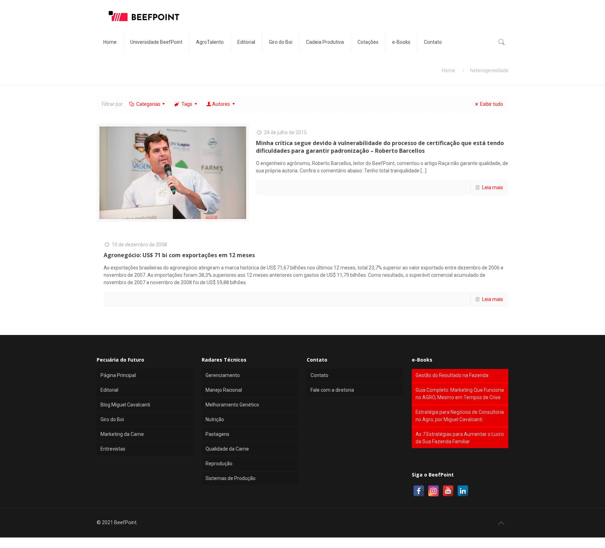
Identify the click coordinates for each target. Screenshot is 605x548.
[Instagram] (433, 490)
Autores (221, 104)
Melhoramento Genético (232, 404)
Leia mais (492, 187)
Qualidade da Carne (227, 449)
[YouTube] (448, 490)
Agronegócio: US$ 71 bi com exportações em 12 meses (179, 255)
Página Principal (118, 375)
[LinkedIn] (462, 490)
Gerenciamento (223, 375)
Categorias (148, 104)
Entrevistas (112, 449)
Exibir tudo (491, 104)
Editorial (109, 390)
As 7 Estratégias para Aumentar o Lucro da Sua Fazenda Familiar (460, 437)
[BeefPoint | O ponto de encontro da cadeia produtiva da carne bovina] (143, 16)
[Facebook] (418, 490)
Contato (319, 375)
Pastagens (217, 434)
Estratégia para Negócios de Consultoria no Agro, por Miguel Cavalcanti (460, 415)
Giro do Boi (112, 419)
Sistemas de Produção (231, 478)
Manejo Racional (224, 390)
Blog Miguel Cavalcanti (125, 404)
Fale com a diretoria (332, 390)
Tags (186, 104)
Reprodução (219, 463)
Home (448, 70)
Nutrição (215, 419)
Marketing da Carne (122, 434)
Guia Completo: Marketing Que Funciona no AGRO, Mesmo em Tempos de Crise (460, 393)
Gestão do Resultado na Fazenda (452, 375)
